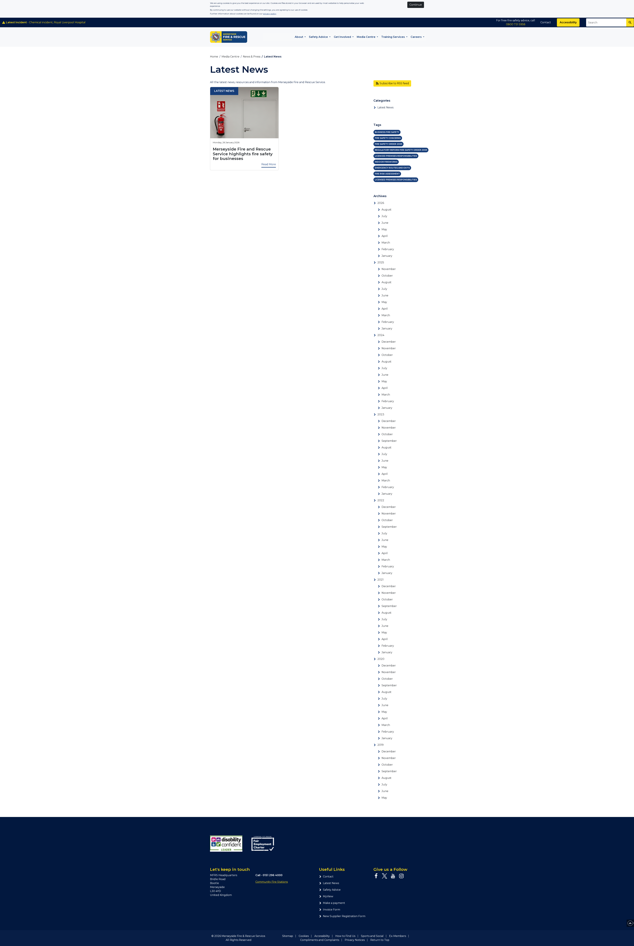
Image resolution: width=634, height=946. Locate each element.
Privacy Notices (355, 940)
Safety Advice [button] (319, 36)
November (389, 269)
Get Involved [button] (343, 36)
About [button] (299, 36)
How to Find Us (345, 936)
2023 (380, 414)
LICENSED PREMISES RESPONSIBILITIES (396, 179)
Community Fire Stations (271, 881)
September (389, 440)
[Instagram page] (401, 876)
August (386, 209)
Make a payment (334, 903)
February (388, 249)
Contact (545, 22)
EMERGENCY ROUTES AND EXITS (392, 168)
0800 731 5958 (515, 24)
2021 (380, 579)
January (387, 255)
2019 (380, 744)
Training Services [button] (393, 36)
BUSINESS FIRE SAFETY (387, 132)
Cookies (304, 936)
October (387, 275)
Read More (268, 164)
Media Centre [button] (366, 36)
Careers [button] (416, 36)
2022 (380, 500)
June (385, 222)
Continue (415, 4)
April (385, 236)
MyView (328, 896)
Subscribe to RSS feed (394, 83)
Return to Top (379, 940)
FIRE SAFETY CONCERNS (388, 138)
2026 (380, 203)
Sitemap (287, 936)
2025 (380, 262)
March (386, 242)
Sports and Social (372, 936)
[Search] (630, 22)
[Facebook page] (376, 876)
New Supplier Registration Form (344, 916)
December (389, 341)
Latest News (385, 107)
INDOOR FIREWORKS (386, 162)
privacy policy (269, 13)
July (384, 216)
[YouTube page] (393, 876)
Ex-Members (397, 936)
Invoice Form (331, 909)
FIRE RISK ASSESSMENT (387, 173)
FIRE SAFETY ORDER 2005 (388, 144)
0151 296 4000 (272, 875)
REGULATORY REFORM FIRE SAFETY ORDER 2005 (401, 150)
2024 (380, 335)
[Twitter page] (384, 876)
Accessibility (568, 22)
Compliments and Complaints (319, 940)
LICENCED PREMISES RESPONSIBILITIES (396, 156)
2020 (380, 659)
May (384, 229)
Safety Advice (332, 889)
